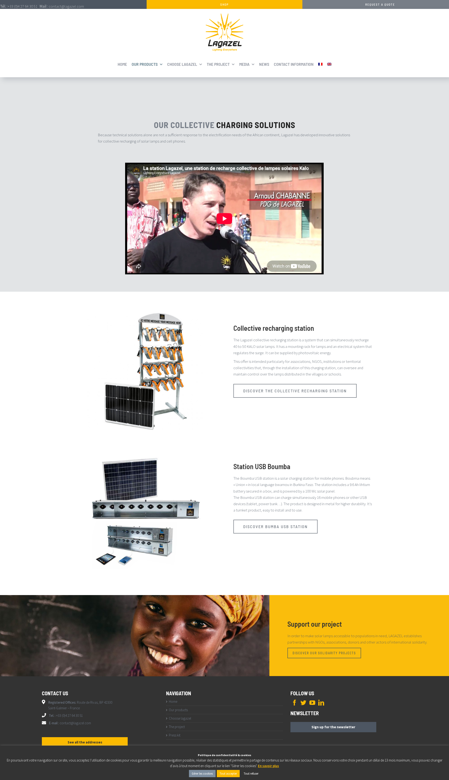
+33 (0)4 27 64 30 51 (69, 715)
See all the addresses (85, 742)
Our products (178, 710)
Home (173, 701)
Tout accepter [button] (228, 774)
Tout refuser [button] (251, 774)
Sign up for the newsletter (333, 727)
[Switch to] (320, 64)
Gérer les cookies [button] (202, 774)
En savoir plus (268, 766)
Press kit (174, 735)
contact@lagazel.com (75, 723)
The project (177, 726)
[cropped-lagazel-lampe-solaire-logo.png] (224, 15)
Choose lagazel (180, 718)
